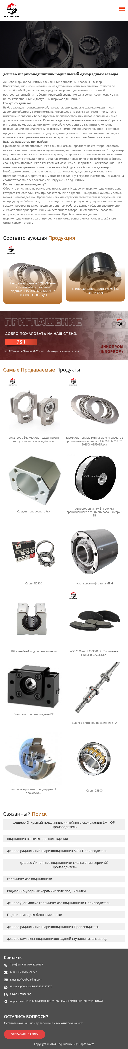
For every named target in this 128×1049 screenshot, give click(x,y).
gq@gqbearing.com (29, 979)
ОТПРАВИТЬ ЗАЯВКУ (24, 1034)
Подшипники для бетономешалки (34, 914)
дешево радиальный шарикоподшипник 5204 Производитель (57, 850)
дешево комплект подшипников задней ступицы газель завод (57, 938)
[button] (118, 274)
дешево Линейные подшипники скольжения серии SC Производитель (64, 864)
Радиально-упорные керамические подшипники (46, 891)
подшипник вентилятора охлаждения (37, 838)
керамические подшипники (29, 879)
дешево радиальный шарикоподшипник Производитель (53, 926)
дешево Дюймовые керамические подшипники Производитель (58, 903)
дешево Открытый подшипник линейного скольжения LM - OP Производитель (64, 824)
